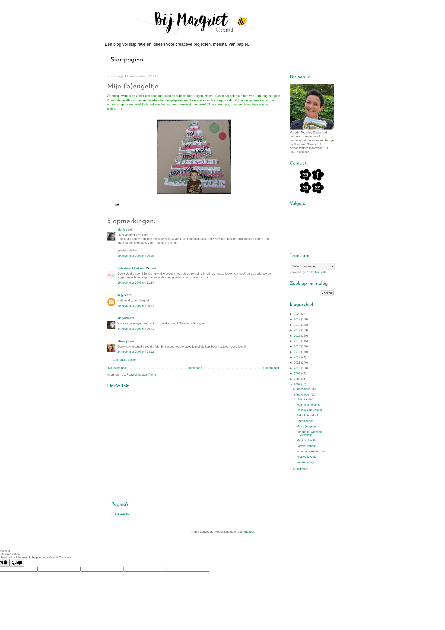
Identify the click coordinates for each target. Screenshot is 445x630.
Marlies (122, 229)
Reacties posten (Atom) (141, 374)
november (304, 394)
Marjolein (124, 318)
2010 (297, 368)
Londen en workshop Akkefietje (310, 433)
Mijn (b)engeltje (306, 426)
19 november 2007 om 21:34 (136, 282)
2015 (297, 341)
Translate (321, 272)
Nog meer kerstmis (308, 404)
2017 (297, 330)
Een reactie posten (125, 359)
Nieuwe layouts (306, 456)
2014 (297, 346)
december (304, 389)
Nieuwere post (117, 368)
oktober (302, 469)
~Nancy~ (123, 341)
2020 (297, 314)
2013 (297, 352)
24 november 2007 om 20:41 (136, 328)
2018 (297, 324)
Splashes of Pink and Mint (134, 268)
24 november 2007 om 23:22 (136, 351)
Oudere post (271, 368)
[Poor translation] (17, 563)
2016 (297, 335)
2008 (297, 379)
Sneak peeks (305, 421)
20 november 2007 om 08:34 (136, 305)
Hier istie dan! (305, 399)
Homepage (195, 368)
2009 (297, 373)
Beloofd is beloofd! (308, 415)
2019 (297, 319)
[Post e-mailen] (117, 204)
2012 (297, 357)
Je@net (123, 295)
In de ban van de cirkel (311, 451)
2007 (297, 384)
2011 (297, 362)
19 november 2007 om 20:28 (136, 255)
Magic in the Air (306, 440)
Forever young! (306, 446)
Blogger (249, 531)
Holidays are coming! (310, 410)
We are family (305, 462)
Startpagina (127, 60)
